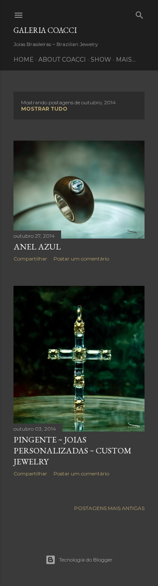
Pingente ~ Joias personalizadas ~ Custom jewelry (72, 450)
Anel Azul (37, 246)
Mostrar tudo (44, 109)
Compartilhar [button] (30, 258)
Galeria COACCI (45, 30)
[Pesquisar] (139, 13)
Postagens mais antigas (109, 508)
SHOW (101, 59)
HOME (23, 59)
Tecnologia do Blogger (85, 559)
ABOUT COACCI (62, 59)
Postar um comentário (81, 258)
